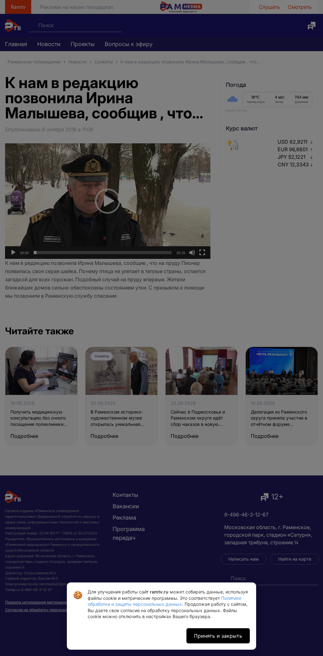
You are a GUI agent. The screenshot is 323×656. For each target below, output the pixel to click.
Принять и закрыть (218, 636)
